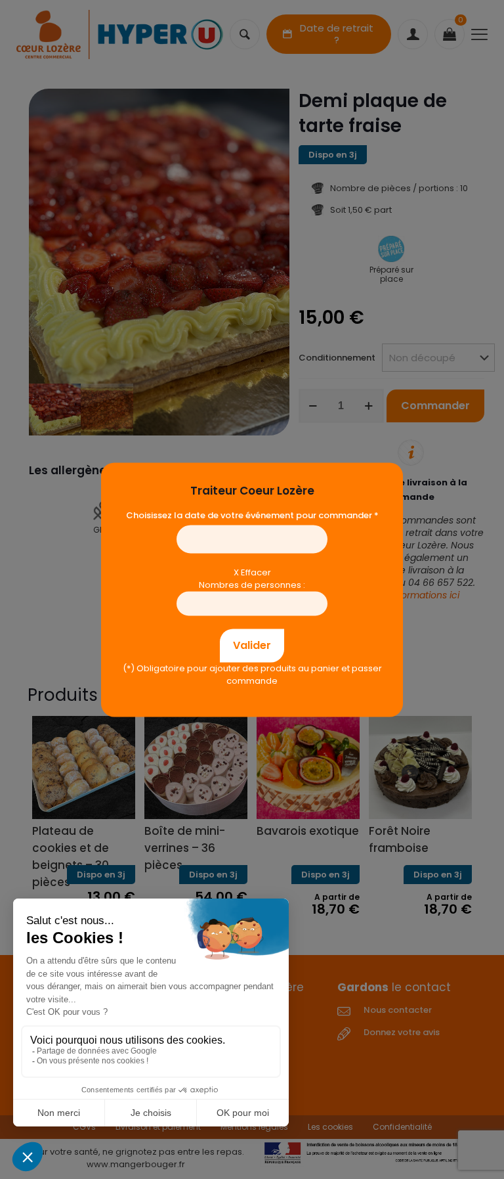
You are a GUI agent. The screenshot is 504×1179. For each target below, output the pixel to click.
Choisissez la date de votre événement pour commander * (252, 515)
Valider (252, 645)
